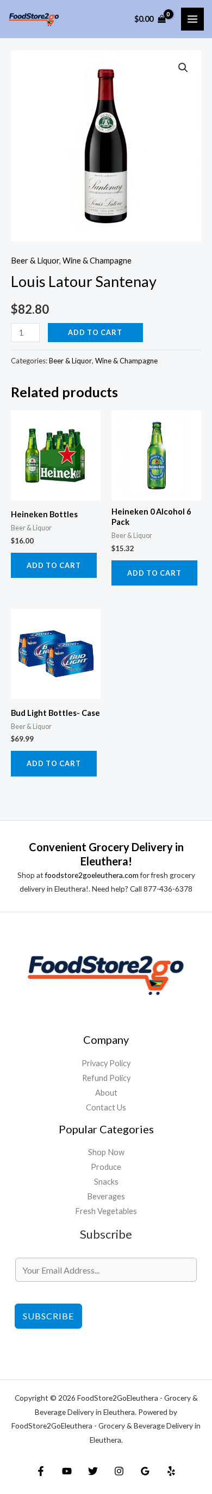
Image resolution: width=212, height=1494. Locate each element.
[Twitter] (93, 1471)
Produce (106, 1167)
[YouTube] (67, 1471)
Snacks (106, 1181)
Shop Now (106, 1152)
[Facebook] (41, 1471)
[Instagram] (119, 1471)
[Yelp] (171, 1471)
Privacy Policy (106, 1063)
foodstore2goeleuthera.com (92, 875)
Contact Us (106, 1107)
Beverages (106, 1196)
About (106, 1092)
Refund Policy (106, 1078)
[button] (183, 67)
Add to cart (95, 332)
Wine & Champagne (97, 260)
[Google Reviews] (145, 1471)
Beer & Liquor (35, 260)
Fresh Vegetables (106, 1211)
